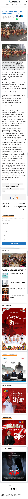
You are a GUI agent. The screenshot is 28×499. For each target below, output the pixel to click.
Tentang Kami (16, 494)
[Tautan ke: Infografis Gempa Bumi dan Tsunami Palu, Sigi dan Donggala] (5, 276)
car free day (6, 186)
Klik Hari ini (4, 17)
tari (4, 191)
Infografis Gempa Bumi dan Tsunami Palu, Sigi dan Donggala (16, 274)
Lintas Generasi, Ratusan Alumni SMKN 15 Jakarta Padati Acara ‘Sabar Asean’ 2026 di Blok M (14, 269)
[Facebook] (11, 198)
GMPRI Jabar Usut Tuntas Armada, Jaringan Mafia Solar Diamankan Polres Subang (17, 281)
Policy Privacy (14, 495)
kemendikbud (14, 186)
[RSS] (17, 198)
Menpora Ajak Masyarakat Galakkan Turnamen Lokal (7, 204)
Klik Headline (9, 17)
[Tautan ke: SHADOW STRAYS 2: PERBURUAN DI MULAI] (5, 298)
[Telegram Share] (22, 16)
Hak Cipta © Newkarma (6, 494)
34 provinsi (6, 184)
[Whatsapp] (17, 19)
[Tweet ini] (20, 16)
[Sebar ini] (17, 16)
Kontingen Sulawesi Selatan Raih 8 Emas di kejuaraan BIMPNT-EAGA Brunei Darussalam (20, 205)
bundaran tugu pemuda (17, 184)
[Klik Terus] (14, 1)
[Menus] (2, 2)
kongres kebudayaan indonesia (11, 188)
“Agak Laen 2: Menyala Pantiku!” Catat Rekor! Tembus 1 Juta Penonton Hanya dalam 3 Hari (18, 289)
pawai (22, 188)
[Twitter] (14, 198)
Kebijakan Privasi (5, 495)
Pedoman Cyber (5, 496)
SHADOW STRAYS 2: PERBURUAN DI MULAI (17, 296)
